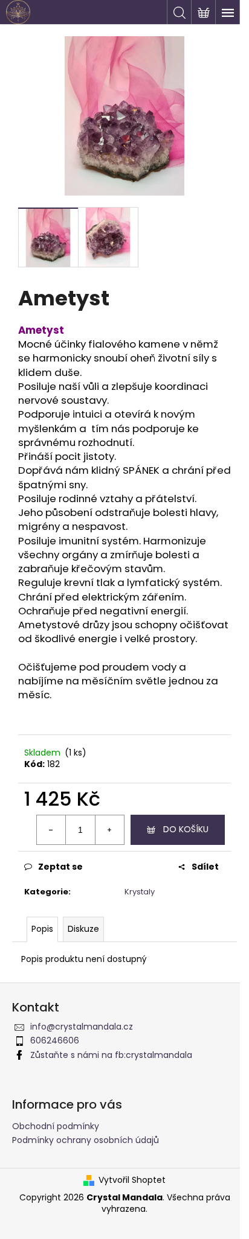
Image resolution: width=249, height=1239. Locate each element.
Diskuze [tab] (83, 929)
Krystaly (139, 891)
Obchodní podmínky (55, 1126)
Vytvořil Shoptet (132, 1180)
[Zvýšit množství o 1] (109, 829)
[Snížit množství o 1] (51, 829)
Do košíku (186, 829)
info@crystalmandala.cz (81, 1027)
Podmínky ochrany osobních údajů (85, 1140)
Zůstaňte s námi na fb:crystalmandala (111, 1055)
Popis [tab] (42, 929)
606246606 (54, 1040)
